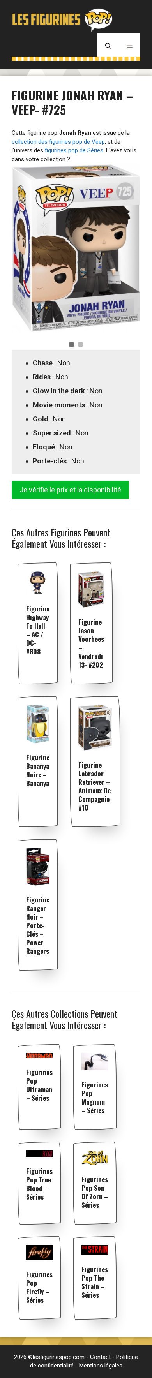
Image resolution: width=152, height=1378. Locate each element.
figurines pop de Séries (74, 150)
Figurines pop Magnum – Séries (94, 1097)
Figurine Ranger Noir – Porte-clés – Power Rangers (37, 925)
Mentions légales (100, 1365)
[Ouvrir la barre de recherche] (108, 45)
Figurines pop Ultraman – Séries (39, 1085)
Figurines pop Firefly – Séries (39, 1287)
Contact (100, 1356)
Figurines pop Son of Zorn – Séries (94, 1192)
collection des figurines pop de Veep (58, 141)
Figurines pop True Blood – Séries (39, 1184)
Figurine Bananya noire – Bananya (37, 770)
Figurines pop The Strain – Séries (94, 1282)
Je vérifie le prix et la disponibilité (70, 490)
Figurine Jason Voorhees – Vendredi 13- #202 (91, 643)
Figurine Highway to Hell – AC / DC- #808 (37, 630)
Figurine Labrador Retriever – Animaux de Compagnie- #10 (95, 786)
